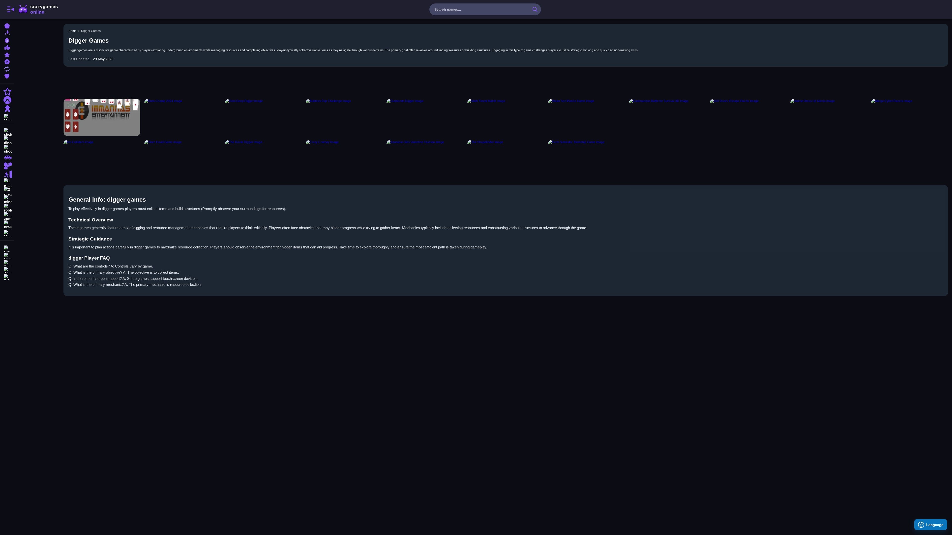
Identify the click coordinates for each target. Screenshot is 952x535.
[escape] (7, 174)
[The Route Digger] (263, 158)
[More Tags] (7, 232)
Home (72, 31)
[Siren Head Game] (182, 158)
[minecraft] (7, 199)
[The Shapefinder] (505, 158)
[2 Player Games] (7, 191)
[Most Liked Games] (7, 47)
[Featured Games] (7, 54)
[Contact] (7, 255)
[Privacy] (7, 276)
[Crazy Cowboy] (344, 158)
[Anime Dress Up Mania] (828, 117)
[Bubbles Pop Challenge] (344, 117)
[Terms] (7, 262)
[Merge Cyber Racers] (909, 117)
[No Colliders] (101, 158)
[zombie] (7, 216)
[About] (7, 269)
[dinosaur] (7, 140)
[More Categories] (7, 116)
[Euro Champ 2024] (182, 117)
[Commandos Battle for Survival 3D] (667, 117)
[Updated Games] (7, 68)
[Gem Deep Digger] (263, 117)
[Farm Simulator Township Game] (586, 158)
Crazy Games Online (38, 9)
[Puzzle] (7, 108)
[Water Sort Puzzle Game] (586, 117)
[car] (7, 157)
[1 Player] (7, 183)
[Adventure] (7, 100)
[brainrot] (7, 225)
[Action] (7, 91)
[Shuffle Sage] (101, 117)
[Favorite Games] (7, 75)
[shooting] (7, 149)
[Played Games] (7, 61)
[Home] (7, 25)
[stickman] (7, 132)
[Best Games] (7, 39)
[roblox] (7, 208)
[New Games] (7, 32)
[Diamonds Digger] (425, 117)
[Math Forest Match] (505, 117)
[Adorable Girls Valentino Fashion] (425, 158)
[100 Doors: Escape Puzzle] (748, 117)
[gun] (7, 166)
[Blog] (7, 248)
